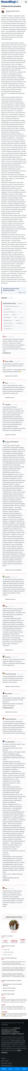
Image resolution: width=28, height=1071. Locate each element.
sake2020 (7, 404)
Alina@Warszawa (8, 320)
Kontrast (4, 1069)
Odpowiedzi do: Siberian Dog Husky (12, 686)
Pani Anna (7, 314)
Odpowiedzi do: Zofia (9, 397)
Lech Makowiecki (8, 328)
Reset (24, 1069)
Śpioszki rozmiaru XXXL (8, 990)
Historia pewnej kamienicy (9, 988)
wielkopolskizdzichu (9, 325)
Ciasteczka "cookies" (6, 1063)
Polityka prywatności (6, 1065)
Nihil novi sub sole (7, 954)
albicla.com (21, 1033)
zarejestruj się (13, 288)
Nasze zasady (5, 1060)
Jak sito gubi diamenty (8, 952)
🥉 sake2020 (7, 309)
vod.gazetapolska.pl (6, 1031)
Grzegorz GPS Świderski (10, 311)
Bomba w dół (6, 949)
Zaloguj (5, 288)
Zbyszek (15, 314)
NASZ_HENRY (8, 317)
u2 (20, 311)
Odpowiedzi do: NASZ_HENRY (11, 376)
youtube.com (6, 879)
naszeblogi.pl (15, 1031)
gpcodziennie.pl (5, 1033)
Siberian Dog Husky (9, 323)
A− (17, 1069)
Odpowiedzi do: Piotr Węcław (11, 712)
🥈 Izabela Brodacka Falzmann (12, 306)
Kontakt (3, 1058)
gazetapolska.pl (5, 1029)
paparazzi (19, 320)
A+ (10, 1069)
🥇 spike (20, 303)
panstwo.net (13, 1029)
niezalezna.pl (16, 1028)
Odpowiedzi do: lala (9, 649)
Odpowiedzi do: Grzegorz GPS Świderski (13, 569)
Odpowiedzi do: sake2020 (10, 434)
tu (12, 1040)
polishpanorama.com (8, 707)
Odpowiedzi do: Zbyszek (10, 599)
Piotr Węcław (20, 323)
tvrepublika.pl (13, 1033)
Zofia (16, 317)
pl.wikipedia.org (7, 352)
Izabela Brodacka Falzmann (13, 11)
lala (22, 317)
